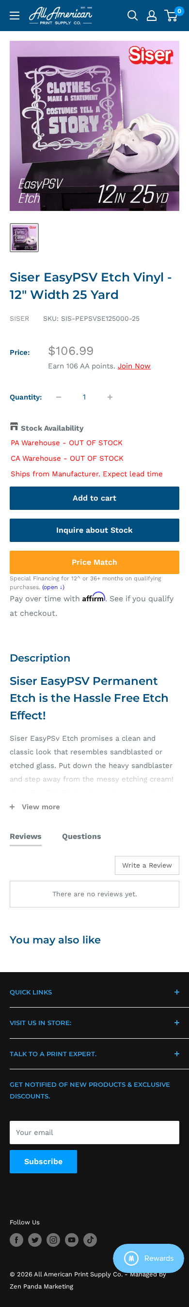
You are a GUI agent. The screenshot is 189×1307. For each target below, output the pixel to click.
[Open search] (132, 15)
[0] (171, 15)
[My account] (152, 15)
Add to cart (94, 498)
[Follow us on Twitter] (35, 1240)
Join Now (134, 366)
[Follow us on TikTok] (90, 1240)
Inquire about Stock (94, 530)
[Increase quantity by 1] (110, 397)
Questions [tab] (81, 836)
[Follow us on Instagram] (53, 1240)
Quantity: (26, 397)
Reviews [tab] (26, 836)
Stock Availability (52, 428)
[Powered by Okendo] (34, 869)
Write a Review (147, 865)
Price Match (94, 562)
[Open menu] (14, 15)
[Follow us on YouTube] (72, 1240)
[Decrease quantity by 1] (58, 397)
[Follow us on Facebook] (16, 1240)
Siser (19, 318)
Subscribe (43, 1161)
